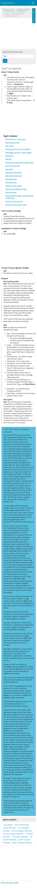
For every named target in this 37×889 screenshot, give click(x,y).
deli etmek (9, 156)
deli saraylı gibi (11, 182)
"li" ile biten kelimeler (20, 837)
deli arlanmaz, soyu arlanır (15, 139)
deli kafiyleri (8, 825)
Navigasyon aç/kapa (34, 15)
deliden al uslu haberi (13, 186)
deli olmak (9, 169)
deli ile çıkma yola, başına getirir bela (19, 162)
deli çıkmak (9, 146)
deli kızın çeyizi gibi (12, 166)
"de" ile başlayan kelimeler (22, 831)
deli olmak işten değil (13, 172)
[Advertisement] (18, 33)
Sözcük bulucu (7, 2)
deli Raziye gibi (11, 179)
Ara (5, 61)
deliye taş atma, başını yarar (16, 205)
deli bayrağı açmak (12, 142)
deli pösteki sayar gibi (13, 176)
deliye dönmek (10, 192)
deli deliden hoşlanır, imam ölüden (18, 152)
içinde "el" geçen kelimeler (22, 842)
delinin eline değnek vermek (16, 189)
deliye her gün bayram (14, 201)
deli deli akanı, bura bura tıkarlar (17, 149)
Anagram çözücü (22, 10)
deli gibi (8, 159)
